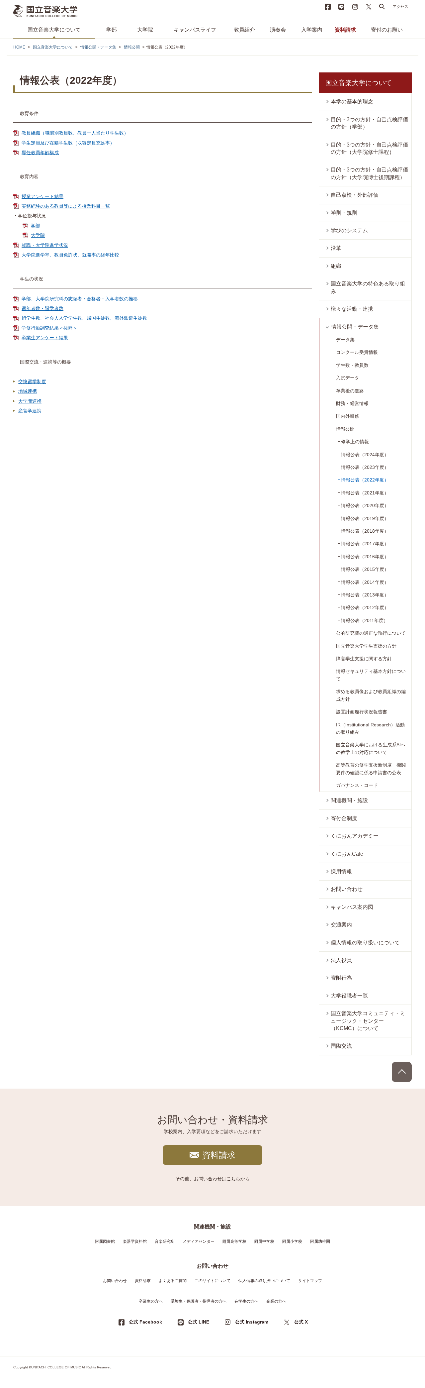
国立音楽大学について (54, 30)
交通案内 (341, 924)
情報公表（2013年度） (365, 594)
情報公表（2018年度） (365, 531)
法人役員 (341, 960)
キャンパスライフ (195, 30)
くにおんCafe (347, 854)
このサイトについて (212, 1280)
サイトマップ (310, 1280)
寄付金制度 (344, 818)
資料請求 (345, 30)
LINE (341, 6)
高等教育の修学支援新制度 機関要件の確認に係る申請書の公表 (371, 768)
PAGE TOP (402, 1072)
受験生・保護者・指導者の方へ (198, 1301)
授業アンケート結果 (42, 196)
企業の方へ (276, 1301)
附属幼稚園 (320, 1241)
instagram (355, 6)
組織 (336, 266)
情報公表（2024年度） (365, 454)
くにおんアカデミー (355, 836)
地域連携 (27, 391)
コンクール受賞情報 (357, 352)
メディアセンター (198, 1241)
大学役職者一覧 (349, 996)
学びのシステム (349, 230)
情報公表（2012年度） (365, 607)
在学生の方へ (246, 1301)
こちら (233, 1178)
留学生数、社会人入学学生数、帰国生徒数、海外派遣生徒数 (84, 318)
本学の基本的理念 (352, 101)
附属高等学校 (234, 1241)
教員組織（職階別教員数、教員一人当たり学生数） (75, 133)
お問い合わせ (347, 889)
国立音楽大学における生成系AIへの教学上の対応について (370, 748)
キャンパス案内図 (352, 907)
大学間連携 (30, 401)
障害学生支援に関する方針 (364, 658)
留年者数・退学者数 (42, 308)
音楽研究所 (165, 1241)
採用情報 (341, 871)
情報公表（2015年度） (365, 569)
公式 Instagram (251, 1322)
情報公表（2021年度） (365, 492)
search (382, 6)
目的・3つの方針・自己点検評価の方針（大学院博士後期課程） (369, 173)
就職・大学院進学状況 (45, 245)
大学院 (145, 30)
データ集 (345, 339)
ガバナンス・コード (357, 785)
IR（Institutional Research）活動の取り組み (370, 728)
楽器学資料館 (135, 1241)
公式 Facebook (145, 1322)
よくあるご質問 (173, 1280)
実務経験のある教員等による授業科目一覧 (66, 206)
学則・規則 (344, 213)
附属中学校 (264, 1241)
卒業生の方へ (151, 1301)
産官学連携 (30, 410)
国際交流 (341, 1046)
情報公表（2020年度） (365, 505)
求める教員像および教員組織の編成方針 (371, 695)
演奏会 (278, 30)
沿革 (336, 248)
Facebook (327, 6)
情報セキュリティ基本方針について (371, 675)
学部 (111, 30)
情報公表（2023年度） (365, 467)
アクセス (400, 6)
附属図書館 (105, 1241)
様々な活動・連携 (352, 309)
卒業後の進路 (350, 390)
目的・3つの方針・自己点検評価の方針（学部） (369, 123)
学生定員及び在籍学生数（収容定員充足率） (68, 143)
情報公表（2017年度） (365, 543)
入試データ (347, 377)
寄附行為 (341, 978)
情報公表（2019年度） (365, 518)
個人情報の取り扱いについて (365, 942)
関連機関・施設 (349, 800)
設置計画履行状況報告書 (361, 711)
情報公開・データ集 (98, 47)
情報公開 (132, 47)
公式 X (301, 1322)
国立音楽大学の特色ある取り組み (368, 287)
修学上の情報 (355, 441)
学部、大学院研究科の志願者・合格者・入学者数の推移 (80, 298)
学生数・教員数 (352, 365)
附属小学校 (292, 1241)
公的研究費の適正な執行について (371, 633)
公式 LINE (198, 1322)
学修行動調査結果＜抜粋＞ (49, 328)
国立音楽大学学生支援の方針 (366, 646)
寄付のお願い (387, 30)
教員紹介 (244, 30)
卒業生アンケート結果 (45, 337)
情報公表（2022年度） (365, 479)
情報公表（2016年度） (365, 556)
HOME (19, 47)
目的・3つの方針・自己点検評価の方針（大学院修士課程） (369, 148)
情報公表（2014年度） (365, 582)
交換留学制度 (32, 381)
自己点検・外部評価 (355, 195)
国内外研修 (347, 416)
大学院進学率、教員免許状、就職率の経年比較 (70, 255)
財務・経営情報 (352, 403)
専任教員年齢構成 (40, 152)
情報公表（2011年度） (364, 620)
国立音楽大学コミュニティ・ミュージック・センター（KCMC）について (368, 1021)
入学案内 (311, 30)
